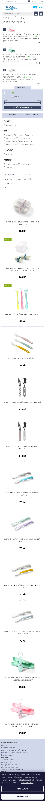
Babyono (11, 125)
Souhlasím (22, 796)
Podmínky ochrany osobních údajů (13, 750)
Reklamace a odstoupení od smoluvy (14, 752)
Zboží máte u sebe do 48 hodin (12, 769)
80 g (9, 154)
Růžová (20, 135)
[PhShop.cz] (9, 7)
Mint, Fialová (26, 141)
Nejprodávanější (24, 179)
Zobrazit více (21, 87)
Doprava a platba (7, 755)
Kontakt (4, 745)
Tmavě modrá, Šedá (27, 144)
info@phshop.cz (7, 762)
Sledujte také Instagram (9, 767)
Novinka (17, 97)
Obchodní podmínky (8, 748)
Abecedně (8, 183)
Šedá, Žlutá (11, 144)
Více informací (27, 782)
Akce (8, 97)
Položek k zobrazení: (22, 107)
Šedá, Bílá (11, 138)
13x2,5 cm (11, 167)
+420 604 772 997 (7, 760)
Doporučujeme (10, 175)
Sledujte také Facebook (9, 765)
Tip (26, 97)
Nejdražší (8, 179)
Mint (30, 135)
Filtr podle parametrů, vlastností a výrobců (21, 115)
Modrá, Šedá (11, 141)
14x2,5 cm (25, 164)
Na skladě (10, 93)
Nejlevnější (26, 175)
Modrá (9, 135)
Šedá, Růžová (24, 138)
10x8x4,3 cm (12, 164)
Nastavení (22, 789)
